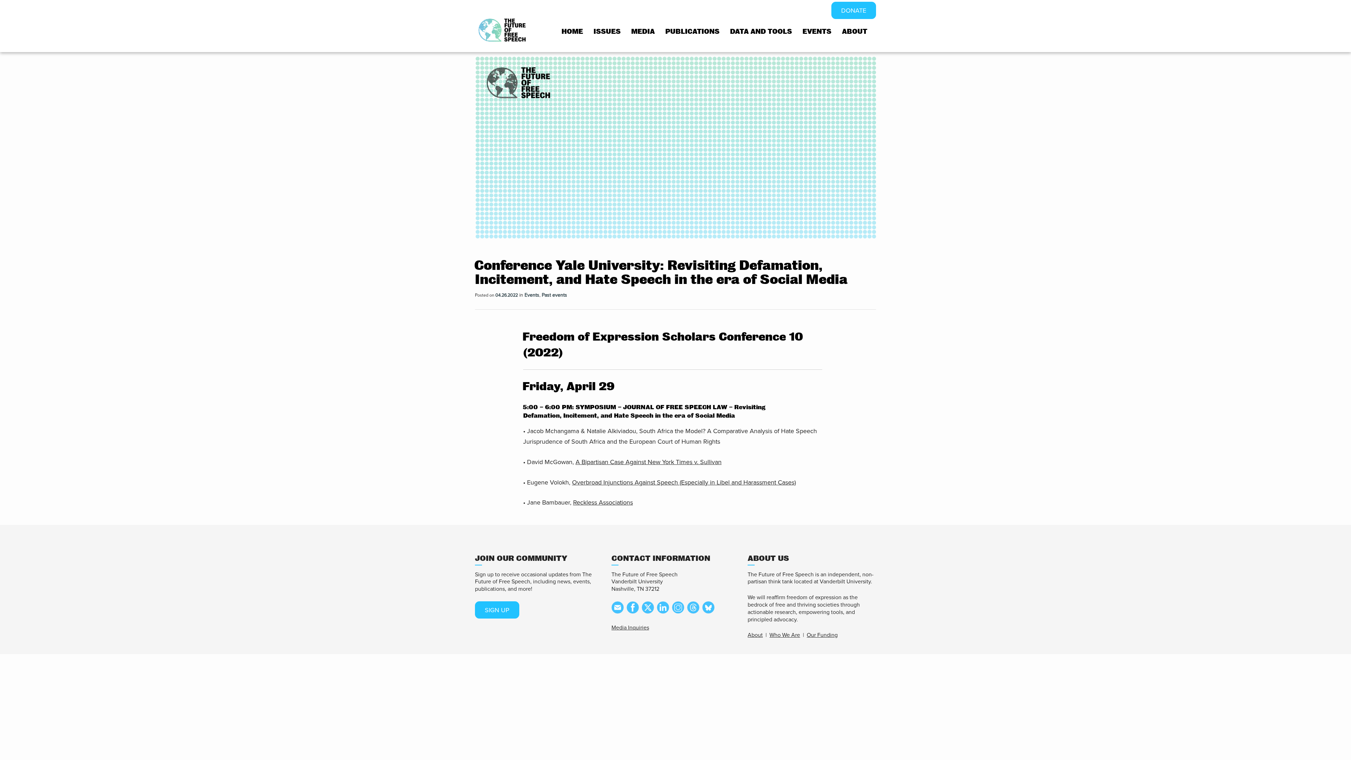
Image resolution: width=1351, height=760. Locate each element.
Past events (554, 295)
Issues (607, 31)
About (854, 31)
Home (572, 31)
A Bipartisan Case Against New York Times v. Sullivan (649, 462)
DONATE (853, 10)
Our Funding (822, 635)
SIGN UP (497, 610)
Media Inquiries (630, 627)
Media (643, 31)
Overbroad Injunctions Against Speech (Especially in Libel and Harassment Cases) (684, 482)
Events (817, 31)
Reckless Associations (603, 502)
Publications (692, 31)
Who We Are (784, 635)
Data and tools (761, 31)
